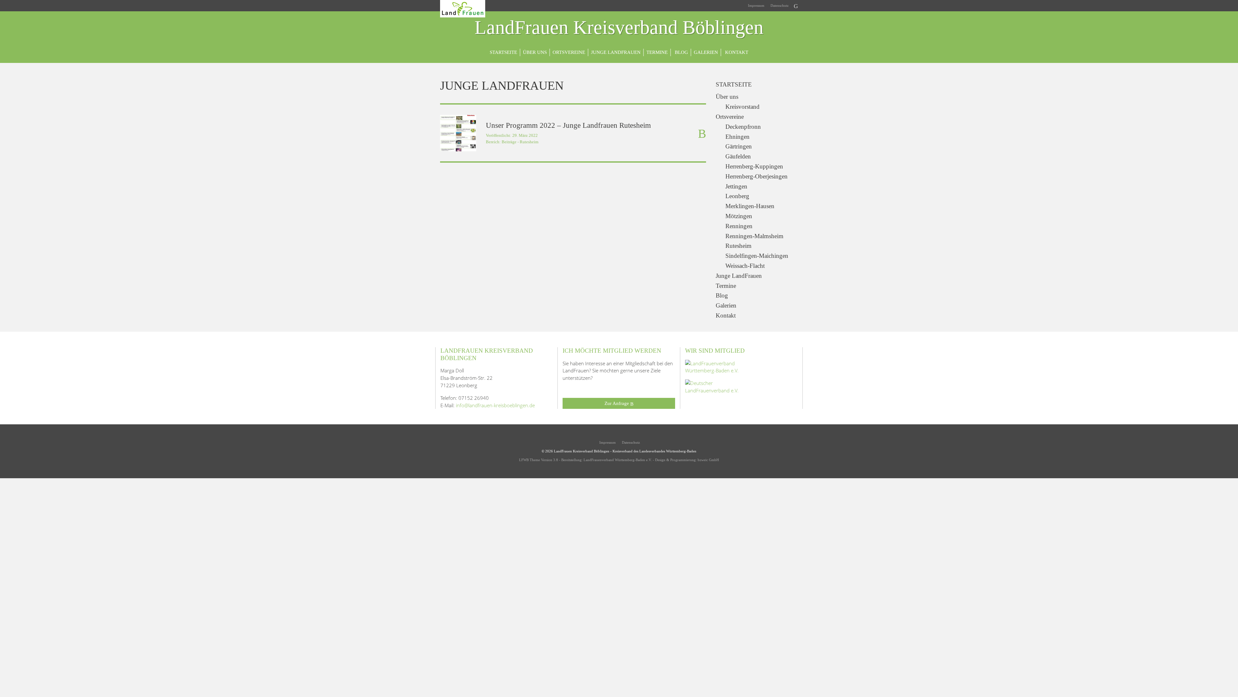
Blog (680, 52)
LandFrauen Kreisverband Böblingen (619, 28)
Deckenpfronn (743, 126)
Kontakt (736, 52)
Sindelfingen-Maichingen (756, 255)
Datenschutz (779, 5)
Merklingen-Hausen (749, 206)
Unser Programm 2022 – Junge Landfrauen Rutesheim (568, 125)
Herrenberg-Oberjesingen (756, 176)
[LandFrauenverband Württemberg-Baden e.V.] (717, 366)
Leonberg (737, 196)
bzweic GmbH (708, 460)
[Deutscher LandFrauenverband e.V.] (717, 386)
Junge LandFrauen (616, 52)
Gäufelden (738, 156)
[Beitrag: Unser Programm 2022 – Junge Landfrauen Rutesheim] (458, 133)
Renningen (738, 226)
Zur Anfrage (617, 403)
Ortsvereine (569, 52)
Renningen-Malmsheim (754, 236)
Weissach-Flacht (745, 265)
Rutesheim (529, 141)
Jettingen (736, 186)
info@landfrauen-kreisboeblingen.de (495, 405)
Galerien (706, 52)
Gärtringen (738, 146)
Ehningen (737, 136)
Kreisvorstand (742, 106)
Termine (657, 52)
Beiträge (509, 141)
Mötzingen (738, 216)
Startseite (503, 52)
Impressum (755, 5)
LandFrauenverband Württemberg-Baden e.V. (618, 460)
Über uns (535, 52)
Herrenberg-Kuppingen (754, 166)
